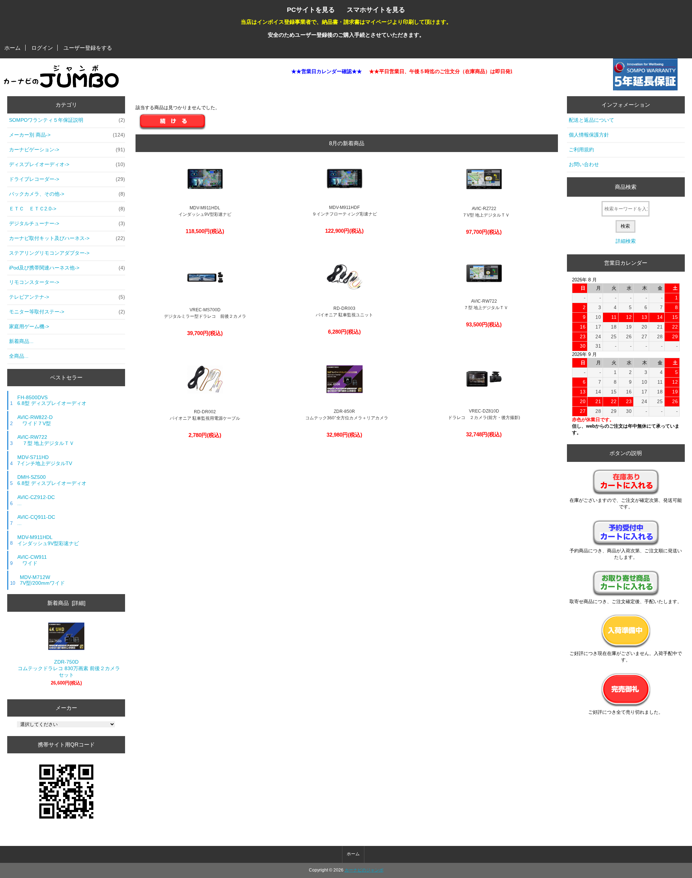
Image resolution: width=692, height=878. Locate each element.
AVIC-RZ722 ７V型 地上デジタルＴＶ (484, 212)
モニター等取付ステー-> (67, 312)
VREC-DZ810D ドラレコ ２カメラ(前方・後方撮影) (484, 414)
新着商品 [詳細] (66, 603)
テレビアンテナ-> (67, 297)
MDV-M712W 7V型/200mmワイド (42, 580)
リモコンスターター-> (34, 282)
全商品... (18, 356)
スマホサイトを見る (376, 9)
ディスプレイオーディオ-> (67, 164)
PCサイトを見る (311, 9)
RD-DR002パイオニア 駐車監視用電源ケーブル (205, 415)
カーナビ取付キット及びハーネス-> (67, 238)
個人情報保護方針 (589, 135)
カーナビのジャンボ (364, 870)
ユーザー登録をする (87, 48)
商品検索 (625, 187)
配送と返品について (591, 120)
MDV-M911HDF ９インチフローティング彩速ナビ (344, 211)
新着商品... (21, 341)
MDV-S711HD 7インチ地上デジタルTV (44, 460)
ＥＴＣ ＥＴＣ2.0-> (67, 208)
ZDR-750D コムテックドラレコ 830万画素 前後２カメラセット (66, 668)
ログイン (42, 48)
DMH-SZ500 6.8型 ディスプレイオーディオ (51, 480)
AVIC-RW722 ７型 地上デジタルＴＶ (45, 440)
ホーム (12, 48)
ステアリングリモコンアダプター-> (49, 253)
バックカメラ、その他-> (67, 194)
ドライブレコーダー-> (67, 179)
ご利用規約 (581, 149)
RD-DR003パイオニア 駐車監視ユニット (344, 311)
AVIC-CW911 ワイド (32, 560)
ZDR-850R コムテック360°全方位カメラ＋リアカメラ (344, 414)
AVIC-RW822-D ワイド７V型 (35, 420)
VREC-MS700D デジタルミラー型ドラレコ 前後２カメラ (205, 313)
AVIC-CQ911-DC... (36, 520)
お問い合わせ (584, 164)
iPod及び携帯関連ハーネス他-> (67, 268)
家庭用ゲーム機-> (29, 326)
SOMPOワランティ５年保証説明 (67, 120)
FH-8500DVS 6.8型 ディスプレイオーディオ (51, 400)
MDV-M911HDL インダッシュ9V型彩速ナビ (48, 540)
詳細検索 (626, 241)
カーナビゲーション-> (67, 149)
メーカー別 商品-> (67, 135)
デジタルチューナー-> (67, 223)
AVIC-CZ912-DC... (36, 500)
